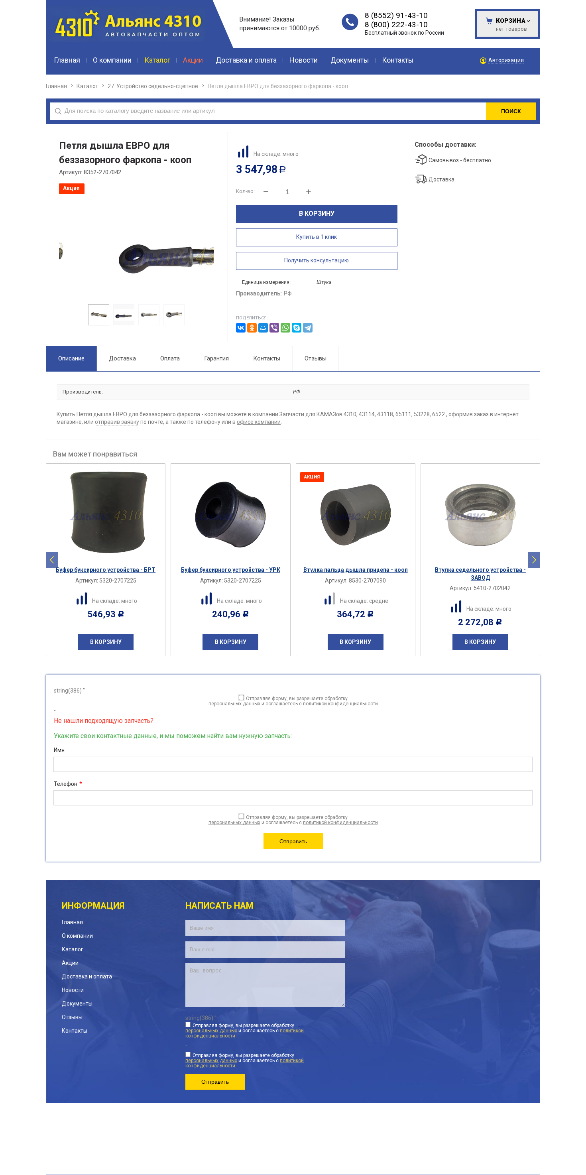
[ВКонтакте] (241, 328)
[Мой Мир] (263, 328)
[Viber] (274, 328)
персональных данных (234, 704)
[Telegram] (308, 328)
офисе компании (259, 422)
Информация (93, 906)
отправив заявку (117, 422)
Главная (56, 86)
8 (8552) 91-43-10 (396, 15)
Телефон (68, 784)
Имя (59, 750)
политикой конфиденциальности (340, 704)
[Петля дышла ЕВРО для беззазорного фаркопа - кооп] (135, 248)
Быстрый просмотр (110, 555)
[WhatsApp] (285, 328)
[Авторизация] (582, 4)
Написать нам (219, 906)
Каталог (87, 86)
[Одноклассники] (252, 328)
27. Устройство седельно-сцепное (153, 86)
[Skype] (296, 328)
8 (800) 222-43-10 (396, 24)
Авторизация (506, 60)
